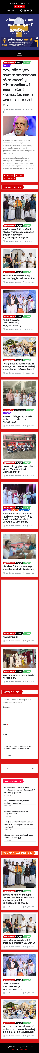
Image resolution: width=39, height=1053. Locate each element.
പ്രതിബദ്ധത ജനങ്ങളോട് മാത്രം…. (19, 24)
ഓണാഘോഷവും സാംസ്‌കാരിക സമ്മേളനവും (19, 676)
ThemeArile (23, 1050)
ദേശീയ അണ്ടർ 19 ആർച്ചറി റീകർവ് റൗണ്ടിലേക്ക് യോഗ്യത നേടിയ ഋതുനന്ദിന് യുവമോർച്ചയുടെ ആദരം (18, 233)
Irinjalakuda (9, 175)
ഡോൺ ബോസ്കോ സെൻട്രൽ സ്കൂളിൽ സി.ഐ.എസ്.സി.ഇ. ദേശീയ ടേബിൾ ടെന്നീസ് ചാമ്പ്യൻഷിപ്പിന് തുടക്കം (18, 517)
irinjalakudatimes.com (13, 110)
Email (5, 734)
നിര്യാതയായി (10, 636)
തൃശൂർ (20, 175)
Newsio (14, 1050)
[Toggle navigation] (19, 53)
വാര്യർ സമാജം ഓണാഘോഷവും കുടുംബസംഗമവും (12, 322)
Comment (6, 707)
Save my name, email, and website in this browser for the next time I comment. (17, 747)
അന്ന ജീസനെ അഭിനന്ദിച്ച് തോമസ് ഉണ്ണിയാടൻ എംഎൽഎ (19, 277)
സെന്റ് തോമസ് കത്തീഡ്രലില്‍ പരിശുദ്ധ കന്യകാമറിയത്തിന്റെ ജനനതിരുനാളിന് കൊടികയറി (19, 366)
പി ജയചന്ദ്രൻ (10, 179)
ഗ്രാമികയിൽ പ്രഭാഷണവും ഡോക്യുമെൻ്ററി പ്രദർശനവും (19, 567)
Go (33, 768)
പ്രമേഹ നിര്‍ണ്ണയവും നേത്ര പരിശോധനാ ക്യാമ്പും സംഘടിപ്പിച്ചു (17, 419)
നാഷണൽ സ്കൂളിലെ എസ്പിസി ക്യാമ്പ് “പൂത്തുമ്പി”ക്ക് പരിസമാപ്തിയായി (19, 469)
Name (5, 725)
